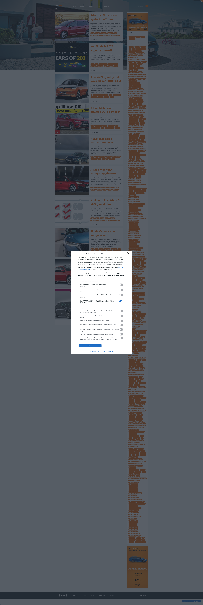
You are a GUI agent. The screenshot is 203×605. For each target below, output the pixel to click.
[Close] (128, 253)
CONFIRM (90, 345)
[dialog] (101, 302)
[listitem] (101, 281)
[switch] (121, 285)
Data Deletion (92, 351)
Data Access (101, 351)
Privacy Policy (110, 351)
